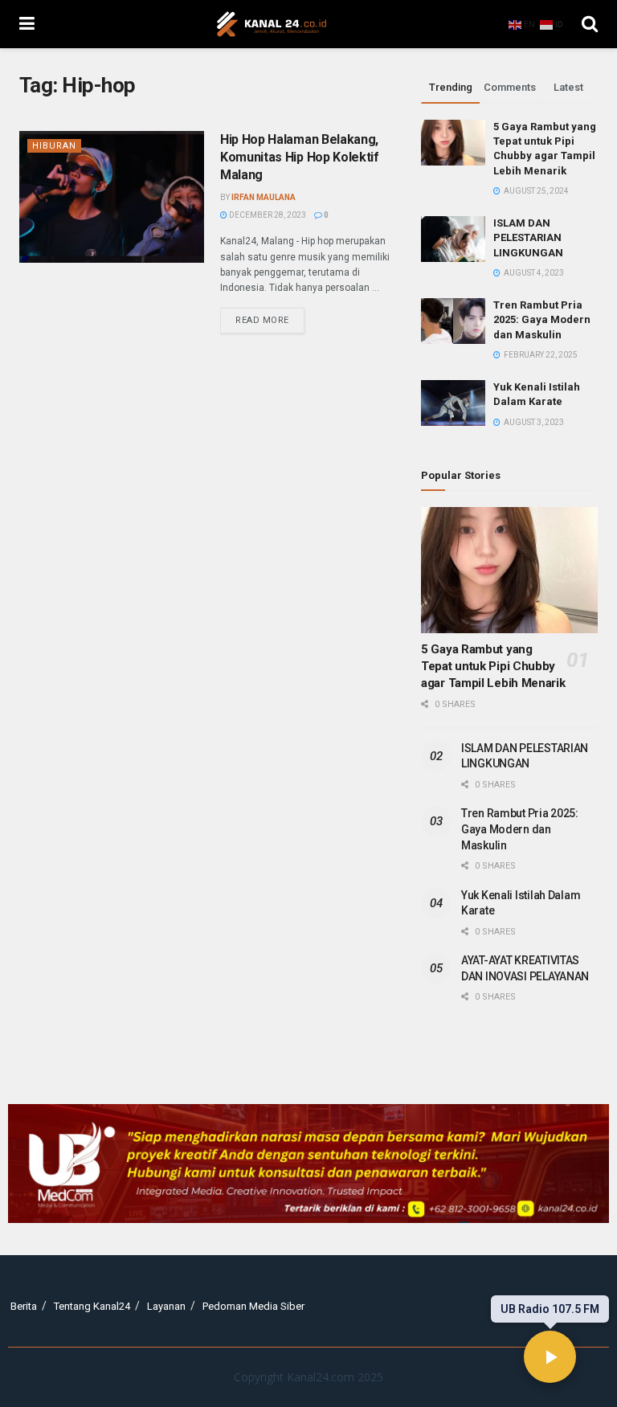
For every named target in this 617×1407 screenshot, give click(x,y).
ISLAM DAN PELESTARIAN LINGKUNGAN (528, 237)
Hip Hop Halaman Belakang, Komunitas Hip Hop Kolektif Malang (299, 157)
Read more (269, 316)
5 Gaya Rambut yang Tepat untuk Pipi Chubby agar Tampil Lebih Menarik (493, 666)
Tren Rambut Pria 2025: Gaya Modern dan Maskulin (541, 319)
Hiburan (54, 146)
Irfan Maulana (263, 197)
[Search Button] (590, 24)
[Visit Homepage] (271, 24)
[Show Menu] (27, 24)
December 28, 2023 (266, 215)
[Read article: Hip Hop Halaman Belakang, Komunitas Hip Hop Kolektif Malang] (111, 197)
